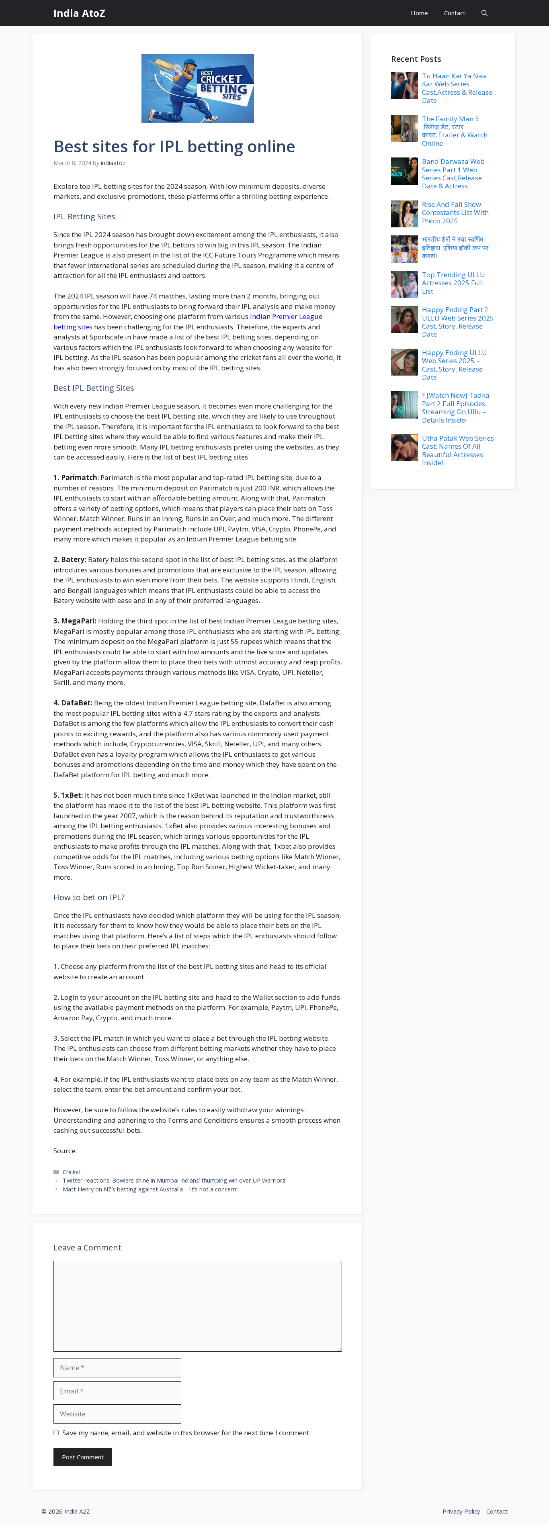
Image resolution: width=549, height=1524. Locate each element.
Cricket (72, 1172)
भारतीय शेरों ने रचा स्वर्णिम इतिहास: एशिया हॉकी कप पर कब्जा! (455, 247)
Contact (454, 13)
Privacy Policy (461, 1511)
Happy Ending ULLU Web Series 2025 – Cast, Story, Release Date (454, 365)
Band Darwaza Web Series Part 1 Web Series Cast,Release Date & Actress (453, 173)
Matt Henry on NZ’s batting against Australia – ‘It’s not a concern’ (150, 1189)
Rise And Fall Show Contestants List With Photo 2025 (455, 212)
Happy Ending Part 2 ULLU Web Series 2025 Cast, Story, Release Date (458, 322)
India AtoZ (79, 13)
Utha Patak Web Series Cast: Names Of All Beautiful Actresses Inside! (458, 450)
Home (419, 13)
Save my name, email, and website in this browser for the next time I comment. (186, 1432)
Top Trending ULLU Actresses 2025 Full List (453, 283)
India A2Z (77, 1511)
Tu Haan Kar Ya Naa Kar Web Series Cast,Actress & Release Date (457, 88)
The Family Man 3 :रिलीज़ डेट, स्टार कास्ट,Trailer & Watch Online (455, 131)
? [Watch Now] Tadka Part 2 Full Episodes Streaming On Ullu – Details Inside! (456, 407)
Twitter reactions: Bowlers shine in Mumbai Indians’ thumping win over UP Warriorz (174, 1180)
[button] (484, 13)
